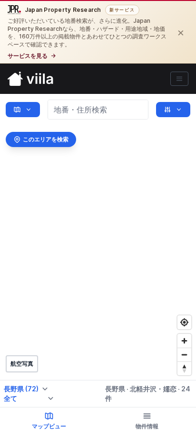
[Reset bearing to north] (184, 368)
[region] (98, 264)
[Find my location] (184, 322)
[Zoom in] (184, 341)
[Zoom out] (184, 354)
